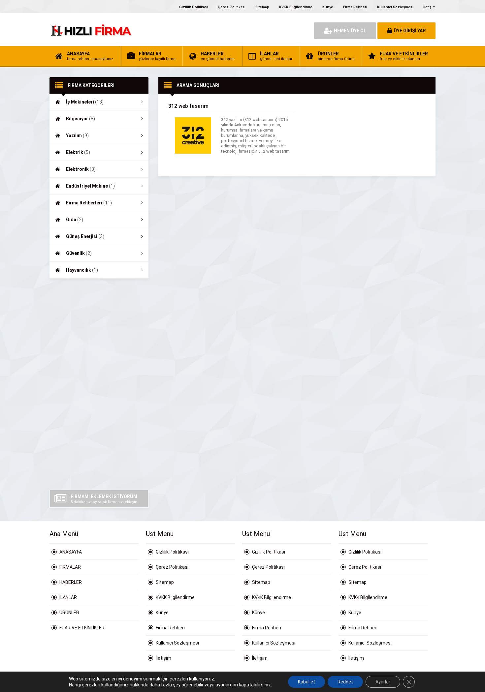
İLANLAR (68, 597)
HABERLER (70, 582)
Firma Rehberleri (89, 202)
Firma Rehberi (355, 7)
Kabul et (306, 681)
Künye (327, 7)
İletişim (429, 7)
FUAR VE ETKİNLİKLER (82, 627)
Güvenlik (79, 253)
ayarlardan (226, 684)
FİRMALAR (70, 567)
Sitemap (262, 7)
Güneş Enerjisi (85, 236)
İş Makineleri (85, 102)
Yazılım (77, 135)
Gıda (74, 219)
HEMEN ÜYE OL (350, 30)
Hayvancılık (82, 270)
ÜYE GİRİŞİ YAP (410, 30)
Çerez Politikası (231, 7)
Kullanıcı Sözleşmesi (395, 7)
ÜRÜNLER (69, 612)
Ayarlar (382, 681)
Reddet (345, 681)
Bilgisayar (80, 118)
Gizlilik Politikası (193, 7)
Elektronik (81, 169)
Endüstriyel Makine (90, 186)
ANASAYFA (70, 552)
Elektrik (78, 152)
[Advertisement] (98, 384)
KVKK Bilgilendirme (295, 7)
